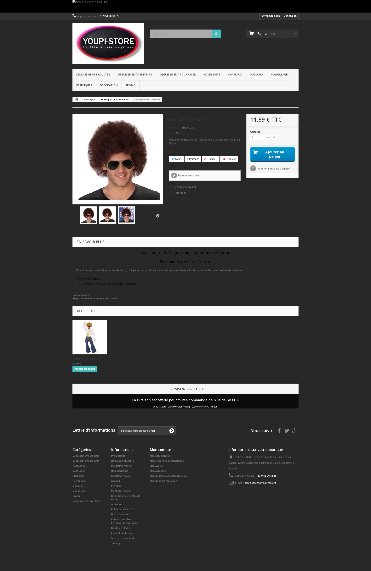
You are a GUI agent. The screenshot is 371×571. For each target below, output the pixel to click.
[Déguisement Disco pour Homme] (89, 337)
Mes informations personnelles (168, 475)
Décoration (109, 85)
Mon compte (160, 449)
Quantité (255, 131)
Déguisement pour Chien (178, 74)
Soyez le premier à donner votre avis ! (95, 298)
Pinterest (230, 159)
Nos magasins (119, 470)
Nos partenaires (120, 514)
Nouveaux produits (122, 460)
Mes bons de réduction (163, 481)
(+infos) (214, 406)
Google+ (212, 159)
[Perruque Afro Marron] (88, 215)
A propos (116, 504)
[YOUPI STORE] (108, 43)
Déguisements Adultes (93, 74)
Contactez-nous (270, 15)
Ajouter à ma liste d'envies (273, 168)
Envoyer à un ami (185, 187)
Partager (193, 159)
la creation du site (122, 533)
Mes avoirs (156, 465)
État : (172, 133)
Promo (131, 85)
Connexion (290, 15)
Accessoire (212, 74)
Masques (256, 74)
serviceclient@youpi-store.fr (260, 482)
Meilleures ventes (121, 465)
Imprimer (180, 192)
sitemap (116, 543)
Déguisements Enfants (135, 74)
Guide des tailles (121, 528)
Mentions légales (121, 491)
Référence (175, 127)
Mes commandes (160, 455)
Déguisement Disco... (86, 358)
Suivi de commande (123, 538)
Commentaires (80, 295)
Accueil (115, 481)
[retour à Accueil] (76, 99)
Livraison (116, 486)
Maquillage (279, 74)
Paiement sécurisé (122, 509)
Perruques (84, 85)
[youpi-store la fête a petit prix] (185, 6)
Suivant (158, 216)
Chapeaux (235, 74)
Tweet (177, 159)
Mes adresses (158, 470)
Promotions (118, 455)
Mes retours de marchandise (167, 460)
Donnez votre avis (189, 175)
